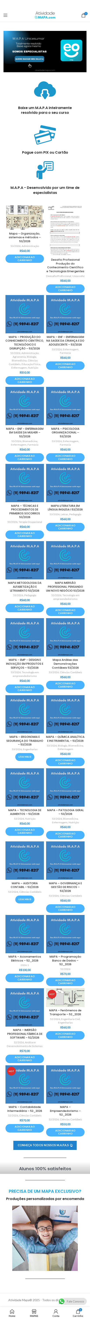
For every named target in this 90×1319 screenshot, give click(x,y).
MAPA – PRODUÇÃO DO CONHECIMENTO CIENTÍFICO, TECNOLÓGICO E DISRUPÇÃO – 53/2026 (24, 342)
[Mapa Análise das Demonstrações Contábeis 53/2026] (65, 637)
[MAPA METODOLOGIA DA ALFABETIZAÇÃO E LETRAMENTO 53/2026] (24, 560)
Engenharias (30, 749)
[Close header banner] (84, 4)
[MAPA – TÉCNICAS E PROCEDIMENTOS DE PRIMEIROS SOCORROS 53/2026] (24, 483)
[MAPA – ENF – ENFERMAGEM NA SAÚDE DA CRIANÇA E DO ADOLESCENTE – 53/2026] (65, 314)
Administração (30, 246)
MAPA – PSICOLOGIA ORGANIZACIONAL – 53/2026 (65, 432)
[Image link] (45, 51)
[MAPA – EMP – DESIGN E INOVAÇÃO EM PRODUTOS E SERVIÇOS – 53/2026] (24, 637)
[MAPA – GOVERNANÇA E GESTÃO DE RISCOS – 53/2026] (65, 860)
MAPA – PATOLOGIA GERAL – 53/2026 (65, 812)
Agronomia (19, 356)
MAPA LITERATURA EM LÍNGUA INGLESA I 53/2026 (65, 508)
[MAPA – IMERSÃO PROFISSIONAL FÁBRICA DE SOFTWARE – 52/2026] (24, 1007)
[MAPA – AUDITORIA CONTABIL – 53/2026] (24, 860)
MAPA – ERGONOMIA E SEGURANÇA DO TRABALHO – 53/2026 (24, 740)
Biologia (31, 356)
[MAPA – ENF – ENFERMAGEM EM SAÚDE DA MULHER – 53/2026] (24, 406)
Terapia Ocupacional (30, 522)
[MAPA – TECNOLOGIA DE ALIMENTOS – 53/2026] (24, 787)
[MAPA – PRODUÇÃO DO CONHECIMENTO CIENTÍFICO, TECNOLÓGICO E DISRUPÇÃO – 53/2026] (24, 314)
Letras (64, 514)
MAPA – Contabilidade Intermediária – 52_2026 (24, 1109)
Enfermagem (19, 367)
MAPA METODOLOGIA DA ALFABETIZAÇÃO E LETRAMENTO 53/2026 (25, 586)
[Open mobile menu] (5, 15)
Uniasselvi (78, 276)
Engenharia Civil (70, 1019)
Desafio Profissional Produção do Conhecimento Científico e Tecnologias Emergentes (65, 265)
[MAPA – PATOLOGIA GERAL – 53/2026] (65, 787)
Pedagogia (75, 514)
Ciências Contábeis (71, 672)
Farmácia (65, 352)
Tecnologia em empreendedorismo (66, 597)
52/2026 (65, 969)
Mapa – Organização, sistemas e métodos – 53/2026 (25, 237)
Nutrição (33, 367)
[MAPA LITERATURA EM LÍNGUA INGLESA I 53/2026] (65, 483)
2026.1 (25, 965)
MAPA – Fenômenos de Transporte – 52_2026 (65, 1012)
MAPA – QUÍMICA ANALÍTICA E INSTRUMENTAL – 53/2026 (65, 739)
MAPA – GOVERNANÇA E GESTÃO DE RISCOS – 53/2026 (65, 887)
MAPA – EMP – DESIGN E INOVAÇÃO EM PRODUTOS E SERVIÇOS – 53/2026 (24, 663)
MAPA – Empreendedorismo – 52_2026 (65, 1110)
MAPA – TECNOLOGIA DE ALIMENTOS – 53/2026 (24, 812)
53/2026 (15, 246)
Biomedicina (19, 360)
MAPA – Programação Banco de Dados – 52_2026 (65, 960)
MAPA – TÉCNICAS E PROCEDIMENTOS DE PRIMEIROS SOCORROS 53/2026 (24, 511)
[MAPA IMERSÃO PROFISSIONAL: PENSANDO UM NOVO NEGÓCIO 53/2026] (65, 560)
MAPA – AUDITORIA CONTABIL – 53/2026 (25, 885)
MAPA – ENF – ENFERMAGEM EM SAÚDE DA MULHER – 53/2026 (24, 432)
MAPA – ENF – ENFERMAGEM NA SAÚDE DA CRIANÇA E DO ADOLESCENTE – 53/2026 (65, 340)
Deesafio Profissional (58, 276)
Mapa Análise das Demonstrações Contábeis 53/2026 (65, 663)
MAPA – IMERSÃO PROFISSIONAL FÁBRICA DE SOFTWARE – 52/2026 (24, 1033)
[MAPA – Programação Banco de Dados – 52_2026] (65, 934)
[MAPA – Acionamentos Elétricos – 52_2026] (24, 934)
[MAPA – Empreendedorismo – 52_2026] (65, 1084)
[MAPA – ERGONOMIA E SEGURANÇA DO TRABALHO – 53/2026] (24, 714)
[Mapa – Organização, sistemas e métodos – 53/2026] (24, 217)
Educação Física (31, 364)
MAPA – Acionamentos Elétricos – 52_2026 (25, 958)
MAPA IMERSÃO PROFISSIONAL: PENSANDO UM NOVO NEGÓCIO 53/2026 (65, 586)
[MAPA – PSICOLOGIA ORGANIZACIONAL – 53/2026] (65, 406)
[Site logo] (45, 15)
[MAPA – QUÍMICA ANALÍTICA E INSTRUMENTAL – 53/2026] (65, 714)
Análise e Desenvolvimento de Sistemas (25, 1044)
